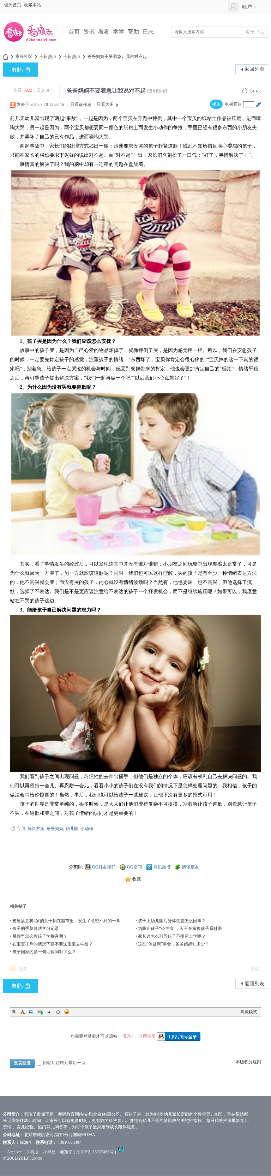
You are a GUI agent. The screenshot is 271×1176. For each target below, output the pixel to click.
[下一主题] (258, 90)
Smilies (66, 1011)
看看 (103, 32)
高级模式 (248, 1011)
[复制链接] (157, 91)
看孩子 (66, 1152)
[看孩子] (35, 40)
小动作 (86, 828)
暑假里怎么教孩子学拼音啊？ (39, 936)
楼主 (216, 104)
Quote (49, 1011)
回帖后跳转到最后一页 (64, 1062)
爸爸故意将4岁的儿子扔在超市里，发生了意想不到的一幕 (66, 920)
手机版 (32, 1152)
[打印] (245, 90)
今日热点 (48, 56)
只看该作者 (80, 104)
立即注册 (147, 1036)
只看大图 (105, 104)
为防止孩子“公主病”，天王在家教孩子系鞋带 (180, 928)
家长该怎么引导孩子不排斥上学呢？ (172, 936)
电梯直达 (233, 104)
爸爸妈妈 (55, 828)
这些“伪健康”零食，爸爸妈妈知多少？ (173, 944)
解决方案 (36, 828)
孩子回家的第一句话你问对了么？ (44, 951)
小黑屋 (49, 1152)
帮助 (133, 32)
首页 (74, 32)
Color (22, 1011)
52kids (35, 1158)
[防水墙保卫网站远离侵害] (120, 1152)
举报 (255, 969)
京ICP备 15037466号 (95, 1152)
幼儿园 (72, 828)
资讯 (89, 32)
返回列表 (254, 69)
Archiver (14, 1152)
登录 (127, 1036)
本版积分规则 (248, 1061)
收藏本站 (32, 4)
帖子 (250, 31)
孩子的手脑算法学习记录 (35, 928)
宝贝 (21, 828)
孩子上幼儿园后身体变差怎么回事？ (172, 920)
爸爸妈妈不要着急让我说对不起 (117, 56)
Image (31, 1011)
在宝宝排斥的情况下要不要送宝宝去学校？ (52, 944)
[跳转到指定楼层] (258, 104)
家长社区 (24, 56)
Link (40, 1011)
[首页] (5, 57)
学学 (118, 32)
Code (57, 1011)
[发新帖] (20, 69)
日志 (148, 32)
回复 (23, 969)
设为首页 (12, 4)
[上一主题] (251, 90)
